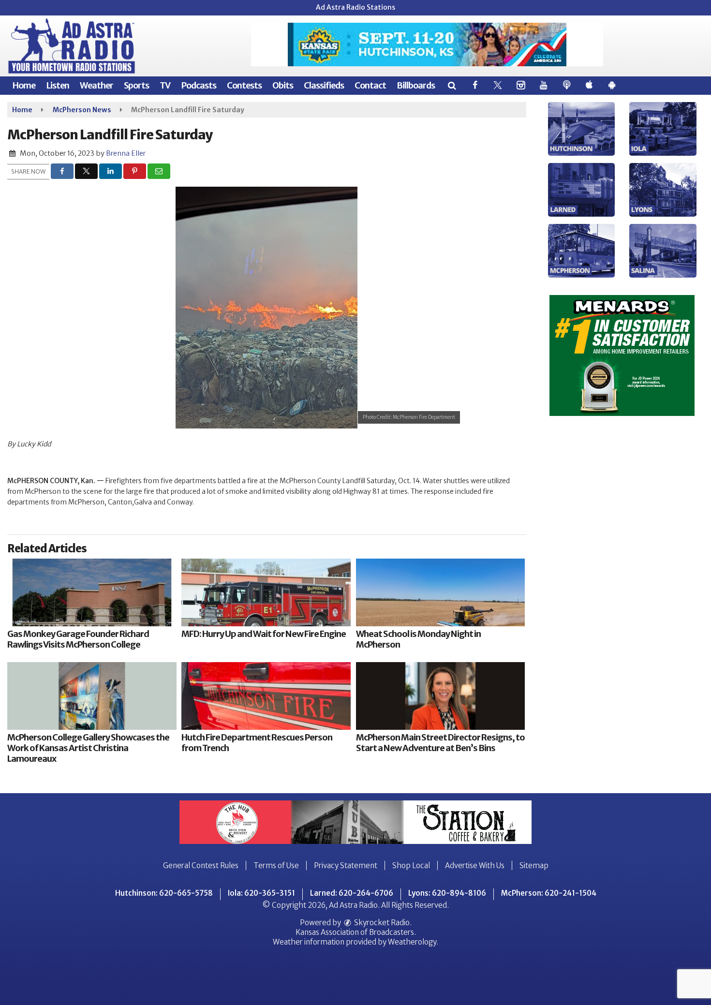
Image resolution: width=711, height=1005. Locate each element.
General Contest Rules (200, 865)
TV (165, 85)
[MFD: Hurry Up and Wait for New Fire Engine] (266, 592)
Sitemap (533, 865)
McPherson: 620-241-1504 (548, 893)
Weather (96, 85)
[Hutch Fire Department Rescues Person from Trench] (266, 696)
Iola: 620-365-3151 (261, 893)
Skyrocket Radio (381, 922)
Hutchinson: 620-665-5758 (164, 893)
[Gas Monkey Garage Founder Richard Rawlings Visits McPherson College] (92, 592)
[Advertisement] (427, 44)
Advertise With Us (474, 865)
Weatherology (412, 941)
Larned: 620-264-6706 (351, 893)
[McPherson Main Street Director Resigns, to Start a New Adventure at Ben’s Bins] (440, 696)
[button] (451, 85)
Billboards (416, 85)
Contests (244, 85)
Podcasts (198, 85)
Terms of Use (276, 865)
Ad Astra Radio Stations (355, 7)
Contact (370, 85)
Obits (282, 85)
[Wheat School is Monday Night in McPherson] (440, 592)
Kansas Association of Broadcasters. (356, 932)
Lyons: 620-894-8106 (447, 893)
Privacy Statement (345, 865)
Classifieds (324, 85)
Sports (136, 85)
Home (23, 85)
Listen (57, 85)
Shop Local (411, 865)
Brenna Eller (126, 153)
